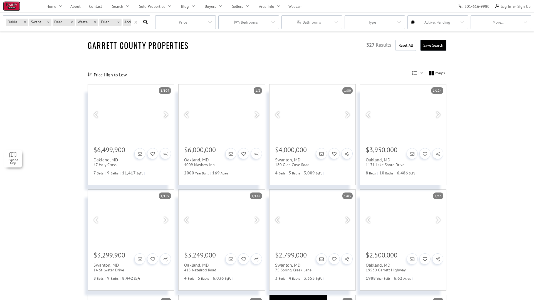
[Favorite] (152, 153)
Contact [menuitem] (95, 6)
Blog (185, 6)
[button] (25, 22)
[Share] (165, 153)
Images (439, 73)
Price (183, 22)
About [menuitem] (75, 6)
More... (498, 22)
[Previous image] (95, 115)
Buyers (210, 6)
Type (372, 22)
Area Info (266, 6)
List (420, 73)
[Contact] (139, 153)
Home (51, 6)
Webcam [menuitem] (295, 6)
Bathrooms (312, 22)
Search (117, 6)
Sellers (237, 6)
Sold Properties (152, 6)
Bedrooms (249, 22)
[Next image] (166, 115)
